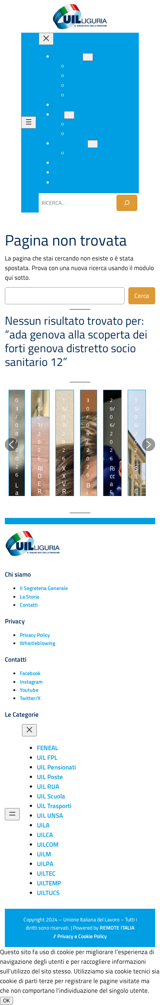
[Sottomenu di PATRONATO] (92, 144)
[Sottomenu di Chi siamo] (88, 57)
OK (6, 1001)
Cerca (141, 296)
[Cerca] (126, 203)
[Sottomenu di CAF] (69, 115)
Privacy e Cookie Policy (82, 936)
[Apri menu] (28, 122)
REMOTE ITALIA (117, 928)
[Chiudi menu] (46, 39)
